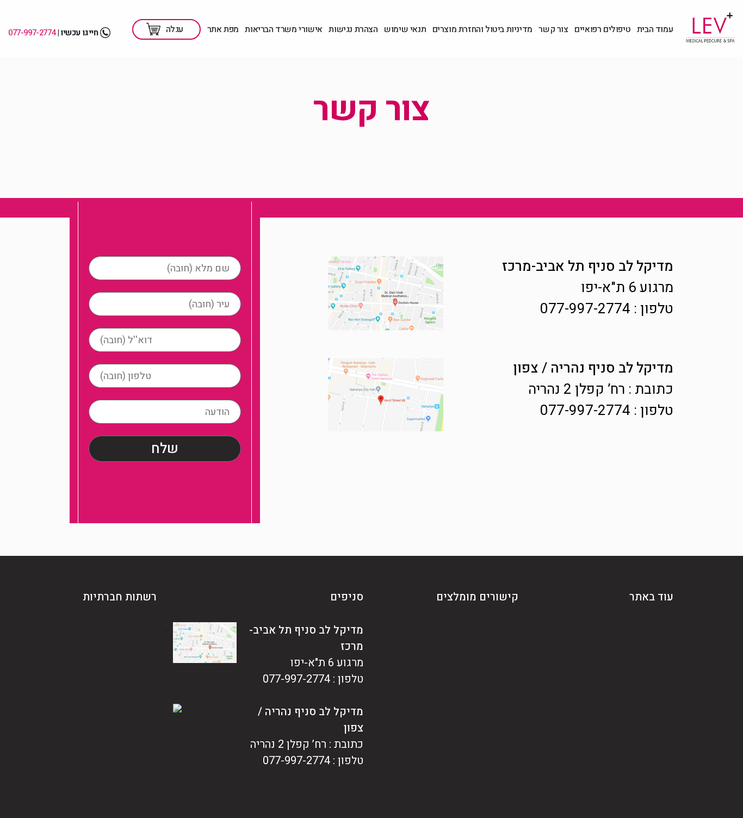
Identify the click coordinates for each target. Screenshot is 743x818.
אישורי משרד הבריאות (283, 29)
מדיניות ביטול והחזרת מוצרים (482, 29)
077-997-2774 (31, 33)
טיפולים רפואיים (602, 29)
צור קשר (553, 29)
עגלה (174, 29)
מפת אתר (223, 29)
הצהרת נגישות (353, 29)
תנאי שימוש (405, 29)
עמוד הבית (655, 29)
